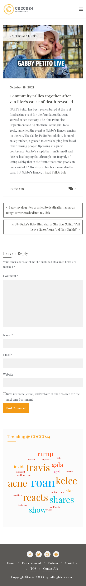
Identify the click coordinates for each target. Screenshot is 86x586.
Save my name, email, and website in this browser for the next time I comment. (43, 396)
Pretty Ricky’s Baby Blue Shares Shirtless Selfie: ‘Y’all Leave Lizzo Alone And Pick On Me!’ (45, 226)
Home (11, 563)
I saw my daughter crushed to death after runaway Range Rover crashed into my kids (40, 210)
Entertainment (31, 563)
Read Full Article (55, 172)
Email (8, 355)
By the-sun (17, 189)
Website (8, 374)
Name (8, 335)
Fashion (53, 563)
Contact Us (50, 569)
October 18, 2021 (22, 87)
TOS (33, 569)
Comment (10, 276)
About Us (71, 563)
